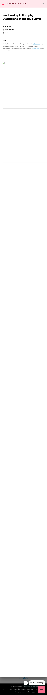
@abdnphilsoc (36, 48)
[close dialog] (43, 3)
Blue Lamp (36, 44)
